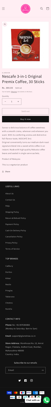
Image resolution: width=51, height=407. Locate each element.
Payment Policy (12, 224)
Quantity (5, 96)
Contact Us (10, 200)
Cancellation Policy (13, 236)
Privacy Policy (11, 242)
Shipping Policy (12, 212)
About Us (9, 193)
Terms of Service (12, 249)
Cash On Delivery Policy (15, 230)
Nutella (8, 309)
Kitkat (8, 278)
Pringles (9, 290)
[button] (3, 9)
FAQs (7, 206)
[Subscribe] (42, 370)
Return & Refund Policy (15, 218)
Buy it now (25, 119)
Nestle (8, 284)
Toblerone (9, 296)
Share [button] (7, 171)
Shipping (14, 92)
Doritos (8, 272)
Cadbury (9, 266)
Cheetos (9, 303)
